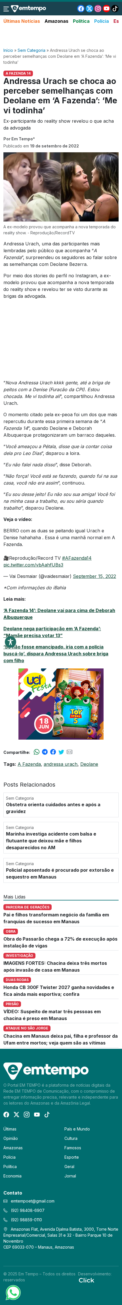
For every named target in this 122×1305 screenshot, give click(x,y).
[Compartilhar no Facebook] (53, 752)
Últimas (9, 1129)
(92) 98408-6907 (27, 1210)
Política (81, 21)
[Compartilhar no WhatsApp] (36, 752)
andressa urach (60, 764)
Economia (12, 1175)
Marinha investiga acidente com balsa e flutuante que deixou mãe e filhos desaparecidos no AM (51, 840)
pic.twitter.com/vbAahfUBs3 (33, 565)
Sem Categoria (31, 50)
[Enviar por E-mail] (69, 752)
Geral (69, 1166)
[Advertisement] (61, 36)
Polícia (101, 21)
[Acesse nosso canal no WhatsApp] (13, 1292)
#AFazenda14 (77, 558)
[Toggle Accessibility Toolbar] (10, 642)
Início (8, 50)
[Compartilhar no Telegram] (45, 752)
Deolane (89, 764)
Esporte (71, 1157)
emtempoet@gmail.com (32, 1201)
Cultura (70, 1138)
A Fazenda (29, 764)
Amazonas (56, 21)
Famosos (72, 1147)
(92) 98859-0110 (26, 1219)
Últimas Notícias (21, 21)
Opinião (10, 1138)
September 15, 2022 (94, 576)
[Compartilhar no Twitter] (61, 752)
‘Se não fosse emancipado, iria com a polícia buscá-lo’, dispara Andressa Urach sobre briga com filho (55, 653)
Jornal (70, 1175)
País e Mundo (77, 1129)
